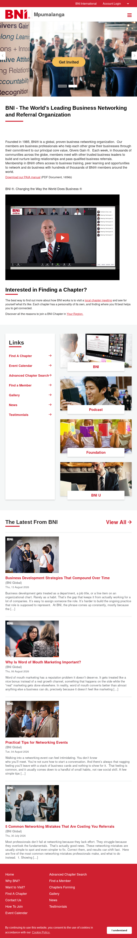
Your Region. (75, 314)
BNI (96, 366)
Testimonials (18, 414)
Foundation (96, 452)
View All (117, 522)
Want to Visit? (15, 887)
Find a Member (20, 385)
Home (9, 874)
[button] (3, 56)
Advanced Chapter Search (29, 375)
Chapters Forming (62, 887)
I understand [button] (119, 930)
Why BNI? (12, 880)
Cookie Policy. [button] (41, 932)
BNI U (96, 495)
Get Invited (83, 62)
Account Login (112, 3)
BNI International (86, 3)
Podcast (96, 409)
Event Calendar (20, 365)
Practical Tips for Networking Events (36, 742)
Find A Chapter (20, 355)
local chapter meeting (98, 300)
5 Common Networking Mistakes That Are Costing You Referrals (59, 826)
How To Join (14, 906)
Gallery (14, 395)
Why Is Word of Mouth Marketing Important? (43, 661)
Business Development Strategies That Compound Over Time (57, 577)
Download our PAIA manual (22, 177)
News (13, 405)
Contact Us (13, 899)
